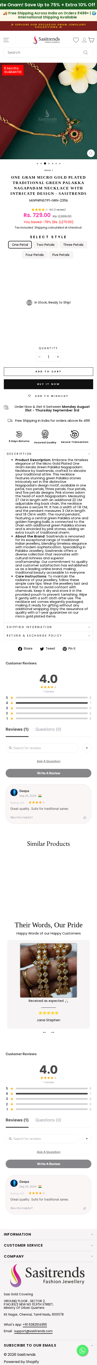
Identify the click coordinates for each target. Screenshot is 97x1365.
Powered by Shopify (21, 1361)
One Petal (20, 244)
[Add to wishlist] (5, 857)
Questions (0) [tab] (48, 729)
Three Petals (73, 244)
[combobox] (48, 53)
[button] (48, 210)
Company (14, 1256)
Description (19, 454)
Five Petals (60, 255)
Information (17, 1234)
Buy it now (48, 384)
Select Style (48, 237)
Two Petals (46, 244)
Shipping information (29, 627)
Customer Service (23, 1245)
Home (47, 170)
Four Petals (35, 255)
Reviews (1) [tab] (17, 729)
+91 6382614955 (35, 1325)
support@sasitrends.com (33, 1331)
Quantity (48, 348)
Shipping (41, 227)
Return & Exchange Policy (34, 635)
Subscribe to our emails (30, 1345)
